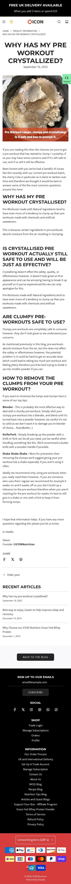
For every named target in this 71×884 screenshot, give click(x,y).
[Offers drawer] (11, 22)
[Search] (59, 22)
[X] (23, 709)
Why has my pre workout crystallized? (25, 596)
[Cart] (66, 22)
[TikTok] (56, 709)
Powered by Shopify (35, 879)
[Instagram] (31, 709)
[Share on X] (12, 560)
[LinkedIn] (48, 709)
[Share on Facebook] (4, 560)
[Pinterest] (39, 709)
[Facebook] (15, 709)
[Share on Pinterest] (21, 560)
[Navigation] (4, 22)
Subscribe (35, 692)
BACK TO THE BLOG (35, 657)
